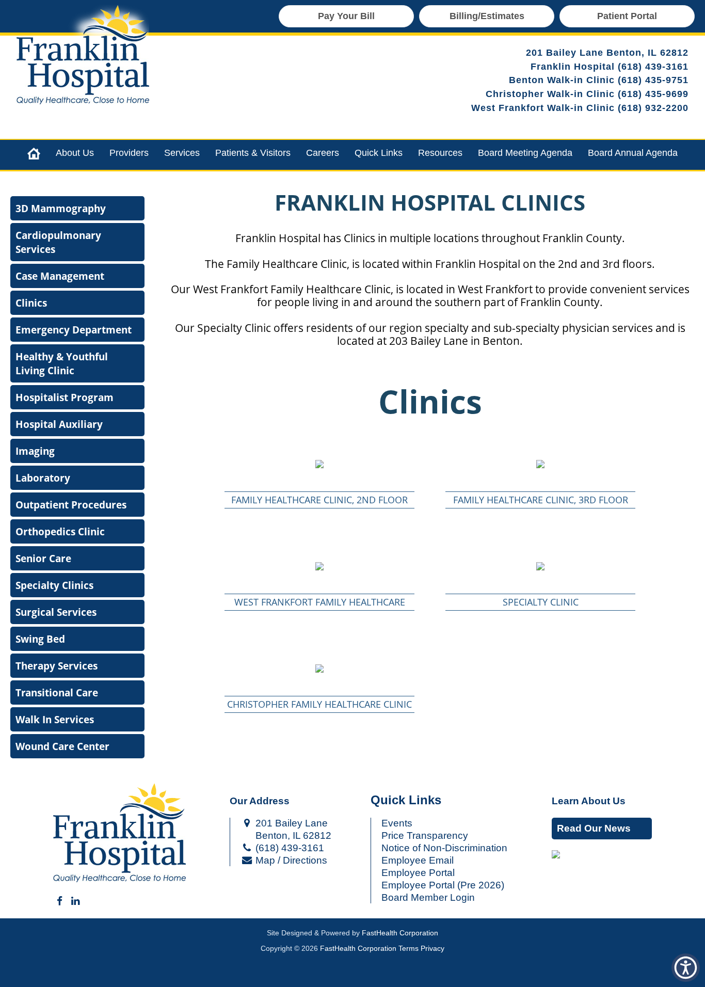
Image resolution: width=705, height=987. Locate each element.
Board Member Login (428, 897)
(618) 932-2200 (653, 108)
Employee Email (417, 860)
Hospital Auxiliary (59, 424)
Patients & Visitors (253, 153)
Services (182, 153)
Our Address (260, 800)
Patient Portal (627, 16)
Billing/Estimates (487, 16)
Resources (440, 153)
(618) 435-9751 (653, 80)
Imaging (35, 451)
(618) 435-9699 (653, 94)
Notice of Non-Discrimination (444, 847)
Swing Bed (40, 639)
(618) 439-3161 (653, 66)
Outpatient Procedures (70, 505)
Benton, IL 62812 (292, 835)
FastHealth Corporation (400, 933)
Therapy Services (56, 666)
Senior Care (43, 558)
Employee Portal (418, 872)
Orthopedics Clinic (60, 531)
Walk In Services (54, 719)
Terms (408, 948)
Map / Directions (290, 860)
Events (396, 823)
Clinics (31, 303)
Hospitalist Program (64, 397)
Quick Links (379, 153)
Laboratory (42, 478)
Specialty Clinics (54, 585)
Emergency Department (73, 330)
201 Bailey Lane (290, 823)
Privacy (432, 948)
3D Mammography (60, 208)
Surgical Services (56, 612)
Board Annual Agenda (633, 153)
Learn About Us (589, 800)
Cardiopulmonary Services (58, 242)
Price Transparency (424, 835)
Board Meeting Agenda (525, 153)
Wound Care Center (62, 746)
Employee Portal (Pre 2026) (442, 885)
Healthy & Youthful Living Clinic (61, 363)
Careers (322, 153)
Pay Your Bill (346, 16)
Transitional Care (56, 692)
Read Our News (594, 828)
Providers (129, 153)
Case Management (59, 276)
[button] (319, 464)
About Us (75, 153)
